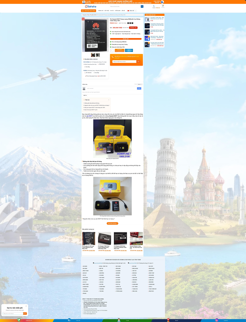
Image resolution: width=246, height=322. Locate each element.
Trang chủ (100, 10)
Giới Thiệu (106, 10)
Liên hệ (123, 10)
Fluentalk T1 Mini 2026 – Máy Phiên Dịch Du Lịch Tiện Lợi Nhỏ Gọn (157, 18)
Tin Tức (112, 10)
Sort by (136, 84)
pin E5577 (89, 116)
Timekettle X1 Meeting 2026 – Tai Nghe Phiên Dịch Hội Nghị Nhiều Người (157, 24)
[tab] (85, 95)
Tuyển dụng (117, 10)
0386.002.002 (102, 64)
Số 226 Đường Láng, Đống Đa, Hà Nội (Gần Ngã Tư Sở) (109, 263)
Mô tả (85, 95)
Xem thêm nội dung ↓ (112, 223)
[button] (119, 50)
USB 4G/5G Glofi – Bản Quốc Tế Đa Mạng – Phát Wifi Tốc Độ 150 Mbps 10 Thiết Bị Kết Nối (157, 37)
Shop (88, 14)
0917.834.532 (88, 72)
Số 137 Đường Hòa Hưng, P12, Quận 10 (141, 263)
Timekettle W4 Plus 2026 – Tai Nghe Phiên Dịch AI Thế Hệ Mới (157, 31)
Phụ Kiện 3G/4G (93, 14)
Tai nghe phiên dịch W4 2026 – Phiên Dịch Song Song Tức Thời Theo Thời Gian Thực (157, 43)
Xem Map (88, 66)
